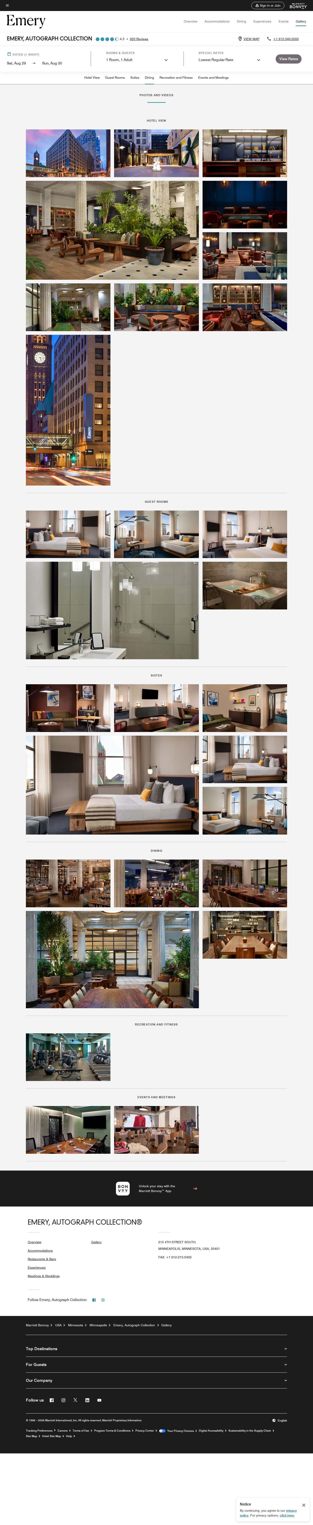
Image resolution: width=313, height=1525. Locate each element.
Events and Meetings (213, 77)
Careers (63, 1430)
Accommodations (217, 21)
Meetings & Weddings (44, 1276)
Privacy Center (144, 1430)
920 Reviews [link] (139, 39)
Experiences (262, 21)
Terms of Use (81, 1430)
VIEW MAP (251, 39)
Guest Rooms (115, 77)
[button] (267, 5)
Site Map (31, 1436)
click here (287, 1515)
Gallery (301, 21)
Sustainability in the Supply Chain (249, 1430)
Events (283, 21)
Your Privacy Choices (180, 1431)
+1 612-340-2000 (286, 39)
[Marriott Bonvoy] (296, 5)
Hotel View (92, 77)
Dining (241, 21)
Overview (190, 21)
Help (69, 1436)
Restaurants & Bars (42, 1259)
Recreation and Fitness (176, 77)
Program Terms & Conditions (112, 1430)
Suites (134, 77)
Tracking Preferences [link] (39, 1430)
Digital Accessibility (211, 1430)
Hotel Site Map (51, 1436)
